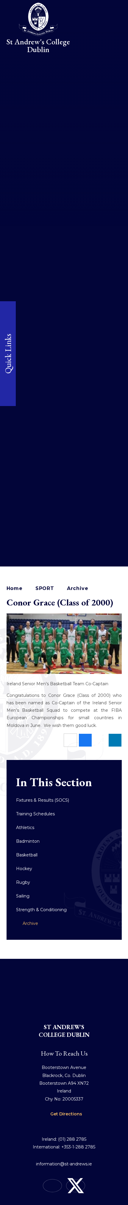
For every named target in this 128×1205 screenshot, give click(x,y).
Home (15, 588)
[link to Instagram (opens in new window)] (52, 1185)
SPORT (44, 588)
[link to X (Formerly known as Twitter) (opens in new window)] (75, 1185)
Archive (77, 588)
